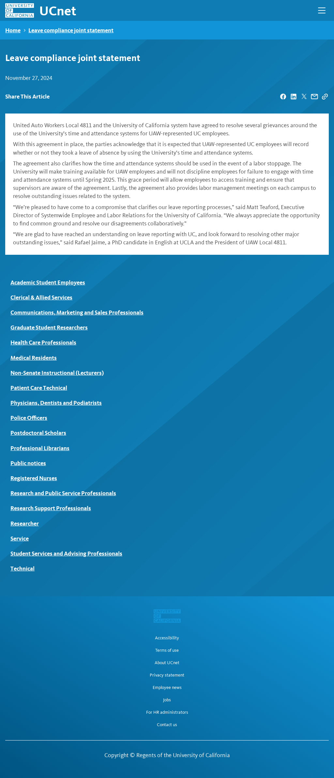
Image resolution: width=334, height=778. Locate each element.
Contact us (167, 725)
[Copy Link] (325, 96)
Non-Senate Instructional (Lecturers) (57, 372)
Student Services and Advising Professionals (66, 553)
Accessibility (167, 638)
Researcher (24, 523)
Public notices (28, 463)
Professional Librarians (39, 448)
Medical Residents (33, 357)
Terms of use (167, 650)
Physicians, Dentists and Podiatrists (56, 402)
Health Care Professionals (43, 342)
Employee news (167, 687)
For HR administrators (167, 712)
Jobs (167, 700)
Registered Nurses (33, 478)
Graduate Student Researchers (49, 327)
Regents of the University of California (183, 755)
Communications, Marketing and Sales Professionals (77, 312)
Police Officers (28, 417)
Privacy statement (167, 675)
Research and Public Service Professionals (63, 493)
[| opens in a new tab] (283, 96)
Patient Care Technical (38, 387)
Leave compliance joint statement (71, 30)
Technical (22, 568)
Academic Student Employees (47, 282)
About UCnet (167, 663)
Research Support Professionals (50, 508)
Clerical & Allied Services (41, 297)
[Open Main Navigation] (322, 10)
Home (13, 30)
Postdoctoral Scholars (38, 432)
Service (19, 538)
